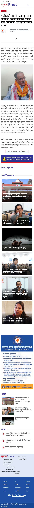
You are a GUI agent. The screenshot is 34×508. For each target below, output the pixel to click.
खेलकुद (28, 485)
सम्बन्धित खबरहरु (8, 175)
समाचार (5, 485)
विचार (27, 488)
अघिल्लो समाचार (13, 151)
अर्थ (15, 482)
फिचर (4, 491)
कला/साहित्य (17, 488)
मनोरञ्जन (16, 485)
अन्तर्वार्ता (17, 491)
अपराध (27, 491)
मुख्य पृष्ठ (5, 482)
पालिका (28, 482)
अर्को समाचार (23, 151)
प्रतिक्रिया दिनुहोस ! (7, 167)
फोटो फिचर (5, 488)
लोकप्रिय (3, 429)
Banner (4, 11)
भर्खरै (4, 394)
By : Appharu (4, 506)
